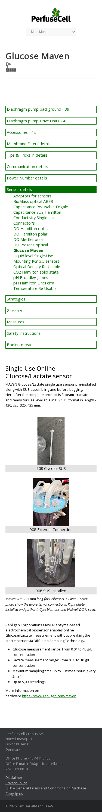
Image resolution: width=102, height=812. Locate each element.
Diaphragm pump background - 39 (38, 109)
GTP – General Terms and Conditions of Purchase (45, 788)
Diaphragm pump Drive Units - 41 (37, 120)
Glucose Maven (28, 250)
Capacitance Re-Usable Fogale (40, 206)
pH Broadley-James (30, 277)
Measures (15, 321)
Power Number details (27, 178)
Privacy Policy (16, 782)
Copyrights (14, 793)
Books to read (20, 344)
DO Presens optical (30, 244)
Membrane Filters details (29, 143)
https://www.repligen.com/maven (49, 695)
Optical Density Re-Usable (36, 266)
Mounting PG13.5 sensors (36, 261)
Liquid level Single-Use (33, 255)
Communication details (27, 166)
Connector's (24, 223)
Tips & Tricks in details (27, 155)
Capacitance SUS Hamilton (37, 212)
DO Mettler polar (28, 239)
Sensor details (19, 189)
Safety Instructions (24, 333)
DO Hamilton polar (30, 234)
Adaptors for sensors (32, 196)
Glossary (14, 310)
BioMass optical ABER (33, 201)
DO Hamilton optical (31, 228)
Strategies (16, 299)
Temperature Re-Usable (35, 288)
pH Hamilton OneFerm (33, 283)
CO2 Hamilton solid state (36, 272)
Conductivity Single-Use (34, 217)
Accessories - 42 (21, 132)
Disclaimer (13, 777)
